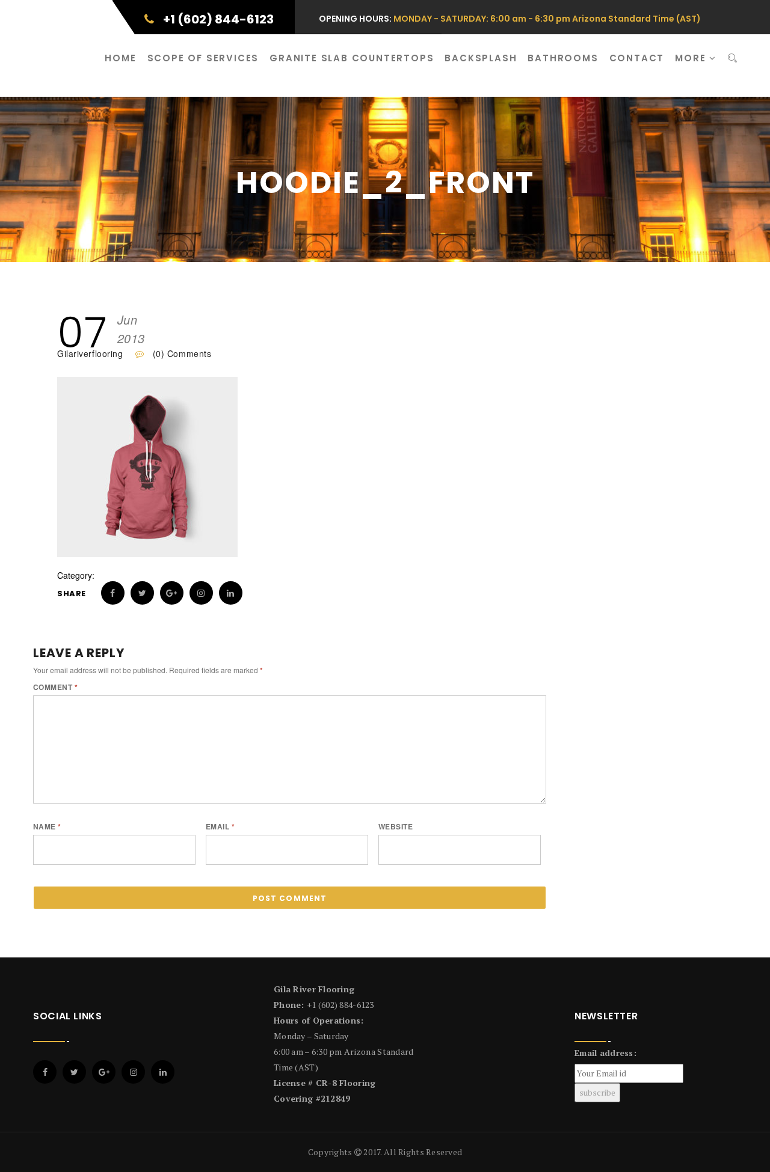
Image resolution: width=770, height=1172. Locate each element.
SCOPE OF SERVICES (203, 58)
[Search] (732, 58)
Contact (637, 58)
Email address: (605, 1052)
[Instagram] (133, 1072)
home (120, 58)
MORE (692, 58)
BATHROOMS (563, 58)
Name (47, 826)
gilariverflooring (90, 353)
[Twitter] (74, 1072)
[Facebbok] (45, 1072)
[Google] (104, 1072)
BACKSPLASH (481, 58)
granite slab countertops (352, 58)
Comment (55, 687)
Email (220, 826)
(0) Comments (180, 353)
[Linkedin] (162, 1072)
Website (395, 826)
